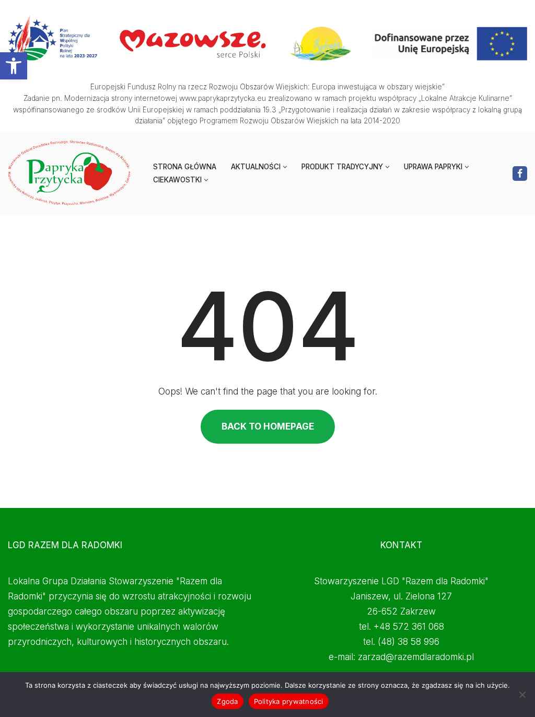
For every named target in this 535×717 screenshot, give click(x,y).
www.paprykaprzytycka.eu (222, 98)
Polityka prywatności (288, 701)
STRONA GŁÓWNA (184, 167)
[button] (13, 65)
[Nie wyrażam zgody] (522, 694)
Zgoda (227, 701)
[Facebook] (520, 173)
